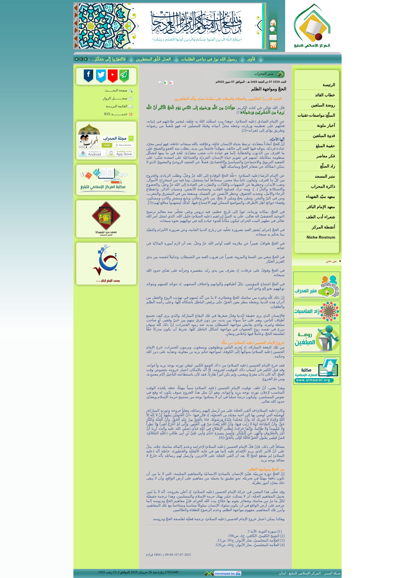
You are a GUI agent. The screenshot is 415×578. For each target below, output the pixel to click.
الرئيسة (329, 84)
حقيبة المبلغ (325, 145)
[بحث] (273, 32)
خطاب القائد (325, 95)
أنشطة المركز (323, 227)
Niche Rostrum (321, 237)
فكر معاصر (325, 156)
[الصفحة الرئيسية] (273, 25)
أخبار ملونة (326, 125)
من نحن (331, 261)
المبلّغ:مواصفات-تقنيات (316, 115)
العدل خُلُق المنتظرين (159, 59)
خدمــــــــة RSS (115, 114)
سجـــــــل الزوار (115, 98)
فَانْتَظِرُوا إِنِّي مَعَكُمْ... (114, 59)
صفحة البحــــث (116, 90)
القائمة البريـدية (116, 106)
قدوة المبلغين (324, 135)
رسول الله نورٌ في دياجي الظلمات (215, 59)
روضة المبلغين (323, 105)
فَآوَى (257, 59)
